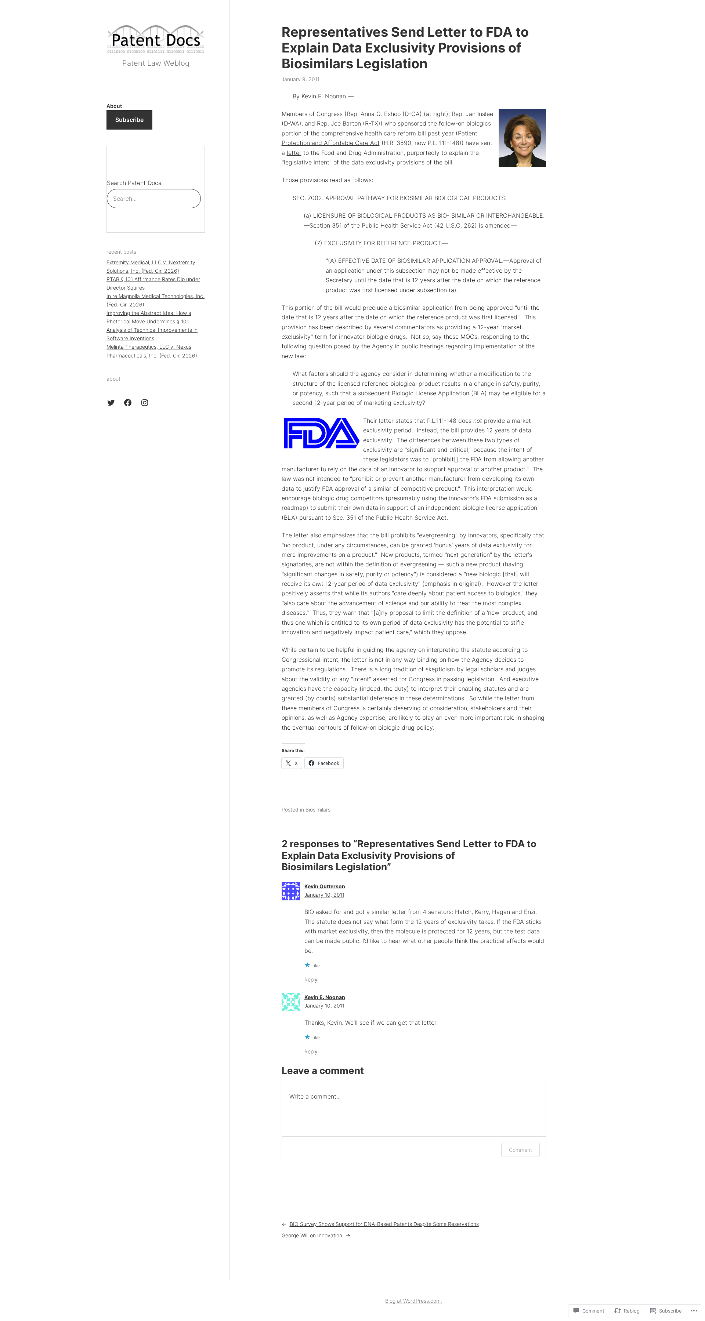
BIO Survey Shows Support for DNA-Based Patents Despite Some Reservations (384, 1224)
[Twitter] (110, 402)
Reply (311, 979)
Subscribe (129, 119)
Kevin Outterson (324, 886)
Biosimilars (318, 809)
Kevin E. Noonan (323, 96)
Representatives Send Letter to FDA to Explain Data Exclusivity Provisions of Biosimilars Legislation (405, 48)
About (114, 106)
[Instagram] (144, 402)
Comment (520, 1150)
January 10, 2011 (324, 895)
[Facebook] (127, 402)
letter (294, 152)
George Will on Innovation (312, 1235)
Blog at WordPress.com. (413, 1301)
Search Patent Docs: (135, 182)
